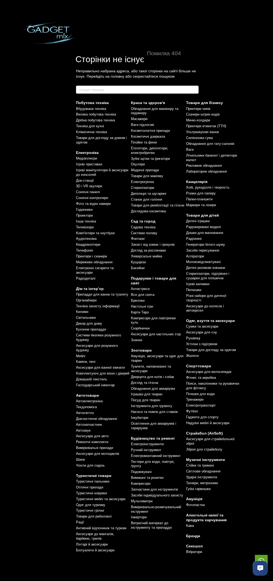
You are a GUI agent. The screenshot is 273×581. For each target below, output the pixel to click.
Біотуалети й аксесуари (95, 550)
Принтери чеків (198, 109)
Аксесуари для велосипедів (208, 372)
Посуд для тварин (145, 400)
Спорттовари (198, 366)
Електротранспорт (201, 405)
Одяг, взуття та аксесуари (210, 321)
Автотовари (87, 395)
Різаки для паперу (201, 193)
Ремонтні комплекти (92, 442)
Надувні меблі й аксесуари (207, 423)
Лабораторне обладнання (206, 171)
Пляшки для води (200, 394)
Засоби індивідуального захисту (157, 495)
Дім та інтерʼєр (90, 288)
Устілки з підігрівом (201, 344)
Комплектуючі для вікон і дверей (102, 373)
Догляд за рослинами (148, 250)
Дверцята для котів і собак (152, 377)
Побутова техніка (92, 103)
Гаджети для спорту (202, 417)
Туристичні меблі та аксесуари (100, 499)
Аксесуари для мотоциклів (97, 454)
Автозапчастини (89, 425)
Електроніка (87, 152)
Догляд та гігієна (144, 383)
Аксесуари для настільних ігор (156, 334)
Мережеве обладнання (94, 262)
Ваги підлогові (142, 125)
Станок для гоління (146, 199)
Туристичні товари (93, 475)
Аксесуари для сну (201, 332)
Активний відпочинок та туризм (101, 528)
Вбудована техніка (91, 109)
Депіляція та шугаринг (149, 194)
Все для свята (142, 295)
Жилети (192, 356)
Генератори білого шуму (205, 244)
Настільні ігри (142, 306)
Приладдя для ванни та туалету (102, 294)
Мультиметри (141, 501)
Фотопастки (195, 505)
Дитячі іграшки (198, 221)
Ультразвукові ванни (202, 132)
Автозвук (83, 430)
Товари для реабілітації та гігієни (157, 205)
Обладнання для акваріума (153, 389)
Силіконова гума (199, 138)
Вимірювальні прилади (94, 448)
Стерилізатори (142, 188)
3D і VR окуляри (89, 186)
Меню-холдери (198, 120)
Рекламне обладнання (204, 166)
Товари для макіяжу (147, 176)
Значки (136, 340)
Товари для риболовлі (94, 516)
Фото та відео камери (93, 204)
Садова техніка (143, 227)
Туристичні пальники (92, 481)
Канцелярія (196, 182)
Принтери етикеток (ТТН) (206, 126)
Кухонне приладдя (91, 329)
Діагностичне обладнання (96, 419)
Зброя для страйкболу (204, 449)
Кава (190, 526)
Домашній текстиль (91, 379)
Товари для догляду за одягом (211, 350)
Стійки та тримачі (200, 465)
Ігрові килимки (197, 284)
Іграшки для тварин (146, 394)
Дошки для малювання (204, 233)
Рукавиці (193, 338)
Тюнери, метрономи (202, 483)
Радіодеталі (85, 278)
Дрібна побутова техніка (95, 120)
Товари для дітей (202, 215)
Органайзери (86, 300)
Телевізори (85, 227)
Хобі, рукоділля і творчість (208, 187)
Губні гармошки (198, 489)
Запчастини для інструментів (154, 489)
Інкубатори (139, 418)
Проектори (84, 215)
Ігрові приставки (89, 164)
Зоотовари (141, 350)
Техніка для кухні (90, 126)
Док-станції (85, 180)
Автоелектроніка (89, 401)
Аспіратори (195, 256)
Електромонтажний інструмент (155, 456)
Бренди (193, 536)
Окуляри (138, 164)
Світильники (86, 318)
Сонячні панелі (88, 192)
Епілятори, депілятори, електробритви (149, 150)
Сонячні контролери (92, 198)
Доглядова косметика (148, 211)
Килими (82, 312)
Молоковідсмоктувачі (203, 262)
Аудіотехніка (86, 239)
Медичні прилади (145, 170)
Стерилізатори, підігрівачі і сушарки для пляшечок (207, 276)
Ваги (190, 150)
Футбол (192, 411)
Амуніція (194, 499)
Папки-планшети (199, 199)
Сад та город (143, 221)
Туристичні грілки (90, 510)
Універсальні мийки (146, 256)
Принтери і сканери (91, 256)
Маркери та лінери (201, 205)
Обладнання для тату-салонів (210, 144)
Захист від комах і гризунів (153, 244)
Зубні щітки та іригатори (150, 159)
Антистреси (140, 289)
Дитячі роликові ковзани (205, 268)
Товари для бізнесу (204, 103)
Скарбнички (140, 328)
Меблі (80, 356)
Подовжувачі (141, 472)
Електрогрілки (142, 182)
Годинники (84, 210)
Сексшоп (194, 546)
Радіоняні (194, 239)
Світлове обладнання (203, 471)
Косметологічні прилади (150, 131)
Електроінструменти (147, 444)
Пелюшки (193, 290)
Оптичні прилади (89, 487)
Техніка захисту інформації (98, 306)
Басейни (137, 268)
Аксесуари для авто (92, 436)
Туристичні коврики (91, 493)
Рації (80, 522)
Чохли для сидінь (90, 465)
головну (117, 76)
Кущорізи (138, 262)
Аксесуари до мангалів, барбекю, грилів (95, 536)
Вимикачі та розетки (147, 478)
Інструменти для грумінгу (151, 406)
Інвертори (139, 517)
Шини (80, 459)
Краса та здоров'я (148, 103)
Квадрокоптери (88, 244)
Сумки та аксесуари (202, 326)
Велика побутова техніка (96, 114)
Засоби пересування (202, 250)
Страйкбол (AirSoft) (204, 433)
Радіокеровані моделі (203, 227)
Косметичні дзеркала (148, 136)
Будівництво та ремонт (153, 438)
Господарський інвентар (95, 385)
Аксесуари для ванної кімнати (100, 367)
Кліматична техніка (91, 132)
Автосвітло (85, 413)
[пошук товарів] (194, 90)
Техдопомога (86, 407)
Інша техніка (86, 221)
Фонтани (137, 239)
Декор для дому (89, 323)
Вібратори (194, 552)
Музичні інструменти (205, 459)
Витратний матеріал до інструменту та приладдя (151, 525)
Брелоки (137, 301)
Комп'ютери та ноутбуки (95, 233)
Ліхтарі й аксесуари (92, 544)
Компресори (140, 483)
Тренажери (194, 399)
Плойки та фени (144, 142)
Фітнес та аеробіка (201, 378)
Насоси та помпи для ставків (154, 412)
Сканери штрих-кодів (203, 114)
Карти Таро (140, 312)
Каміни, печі (85, 362)
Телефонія (84, 250)
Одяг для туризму (90, 505)
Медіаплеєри (86, 158)
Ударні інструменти (201, 477)
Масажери (139, 119)
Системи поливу (144, 233)
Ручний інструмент (146, 450)
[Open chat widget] (260, 568)
